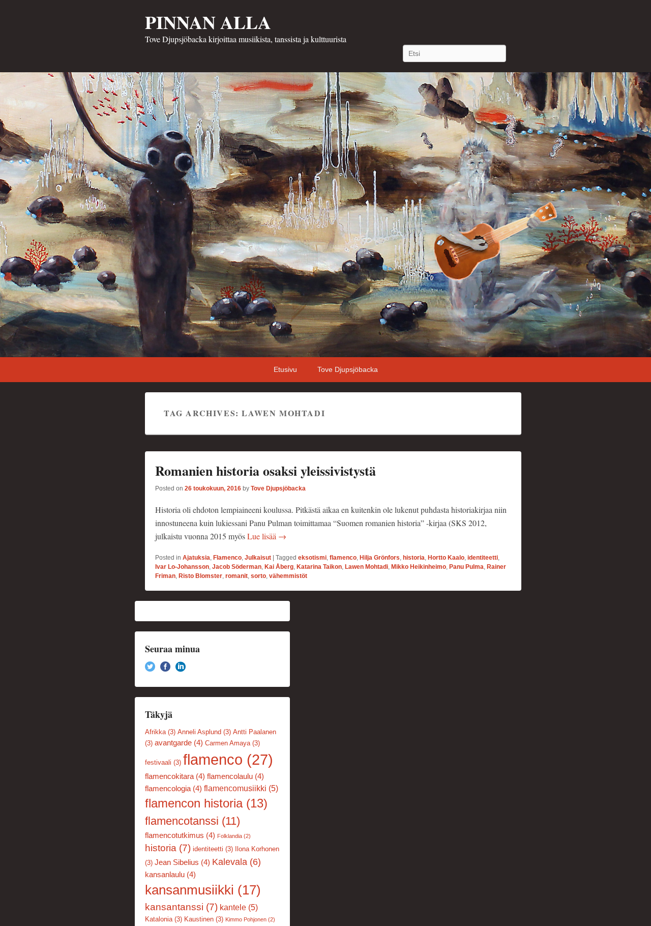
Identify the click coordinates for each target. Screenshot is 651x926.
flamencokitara (175, 776)
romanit (236, 576)
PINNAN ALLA (208, 22)
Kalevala (236, 862)
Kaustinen (203, 919)
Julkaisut (258, 557)
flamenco (343, 557)
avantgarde (179, 743)
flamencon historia (206, 803)
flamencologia (173, 789)
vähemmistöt (288, 576)
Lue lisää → (266, 536)
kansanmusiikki (203, 890)
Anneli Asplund (204, 732)
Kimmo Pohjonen (250, 919)
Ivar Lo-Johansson (182, 566)
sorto (258, 576)
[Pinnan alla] (325, 214)
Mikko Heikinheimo (418, 566)
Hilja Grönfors (380, 557)
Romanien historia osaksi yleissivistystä (265, 470)
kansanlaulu (170, 875)
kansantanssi (181, 907)
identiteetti (482, 557)
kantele (239, 907)
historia (414, 557)
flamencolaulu (235, 776)
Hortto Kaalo (446, 557)
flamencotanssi (192, 821)
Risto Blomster (200, 576)
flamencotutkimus (180, 835)
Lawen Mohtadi (366, 566)
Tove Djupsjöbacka (347, 369)
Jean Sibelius (182, 862)
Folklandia (234, 836)
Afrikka (160, 732)
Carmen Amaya (232, 743)
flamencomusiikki (241, 788)
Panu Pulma (466, 566)
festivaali (163, 762)
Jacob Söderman (236, 566)
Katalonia (163, 919)
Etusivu (285, 369)
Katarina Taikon (319, 566)
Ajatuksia (196, 557)
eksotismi (312, 557)
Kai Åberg (278, 566)
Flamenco (227, 557)
